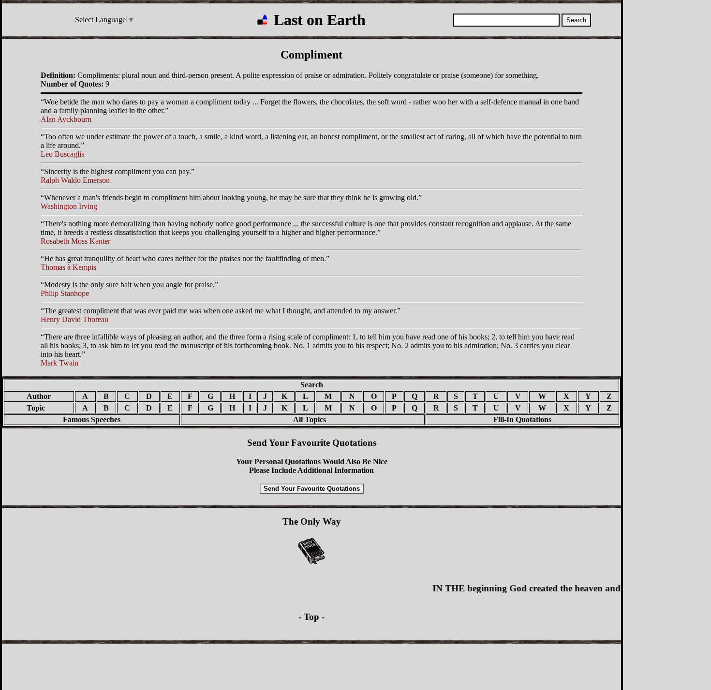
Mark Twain (59, 363)
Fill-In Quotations (522, 419)
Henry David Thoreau (74, 319)
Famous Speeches (91, 419)
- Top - (311, 617)
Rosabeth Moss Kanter (75, 241)
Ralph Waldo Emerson (75, 180)
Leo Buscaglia (63, 154)
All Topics (303, 419)
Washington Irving (69, 206)
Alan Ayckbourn (66, 119)
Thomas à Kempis (68, 267)
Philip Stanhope (65, 293)
